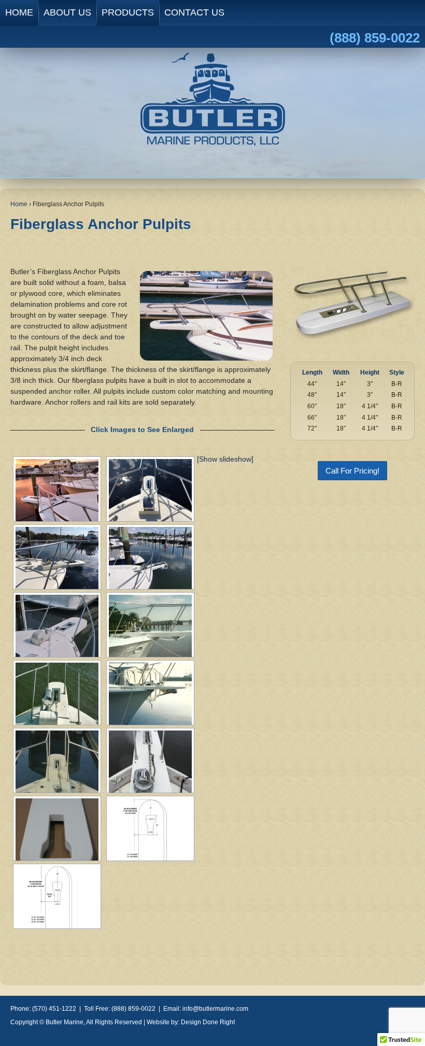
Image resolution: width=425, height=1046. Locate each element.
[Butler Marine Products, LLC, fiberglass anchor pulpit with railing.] (57, 694)
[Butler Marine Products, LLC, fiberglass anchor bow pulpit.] (150, 626)
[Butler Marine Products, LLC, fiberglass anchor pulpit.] (57, 626)
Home (18, 204)
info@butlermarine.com (215, 1008)
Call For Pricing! (352, 470)
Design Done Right (208, 1022)
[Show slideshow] (225, 459)
